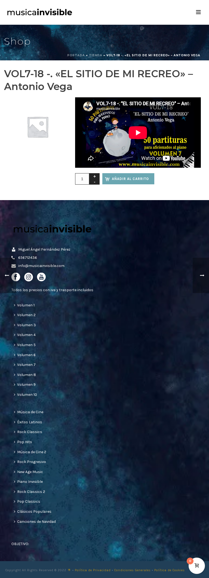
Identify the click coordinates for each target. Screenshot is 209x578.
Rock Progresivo (31, 461)
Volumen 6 (26, 355)
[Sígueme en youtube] (41, 277)
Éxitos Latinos (29, 422)
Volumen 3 (26, 325)
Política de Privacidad (93, 570)
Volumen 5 (26, 345)
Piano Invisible (30, 481)
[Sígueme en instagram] (28, 277)
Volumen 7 (26, 364)
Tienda (95, 55)
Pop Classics (28, 501)
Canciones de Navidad (36, 521)
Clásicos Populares (34, 511)
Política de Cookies (169, 570)
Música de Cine (30, 412)
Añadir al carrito (130, 179)
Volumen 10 (27, 394)
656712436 (27, 257)
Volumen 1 (26, 305)
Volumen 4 (26, 334)
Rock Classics (29, 432)
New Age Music (30, 472)
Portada (76, 55)
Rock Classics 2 (31, 491)
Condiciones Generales (132, 570)
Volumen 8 (26, 374)
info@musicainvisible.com (41, 265)
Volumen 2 (26, 315)
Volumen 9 (26, 384)
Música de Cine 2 (31, 452)
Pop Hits (24, 442)
